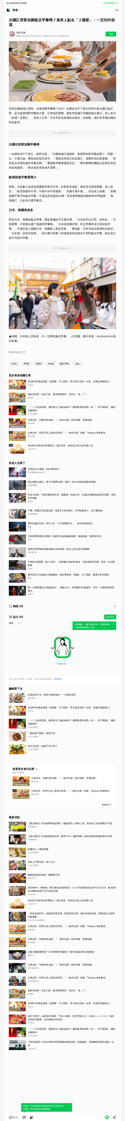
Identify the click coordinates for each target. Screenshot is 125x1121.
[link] (24, 1117)
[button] (14, 1117)
